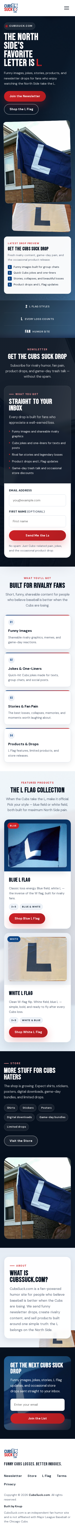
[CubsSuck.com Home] (11, 8)
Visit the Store (21, 1141)
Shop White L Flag (28, 1032)
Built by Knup (13, 1506)
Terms (62, 1476)
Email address (20, 490)
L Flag (46, 1476)
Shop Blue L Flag (27, 918)
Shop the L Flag (21, 109)
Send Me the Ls (37, 535)
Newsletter (13, 1476)
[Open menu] (66, 8)
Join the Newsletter (25, 96)
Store (32, 1476)
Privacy (10, 1484)
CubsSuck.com (39, 1495)
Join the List (37, 1418)
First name (27, 511)
